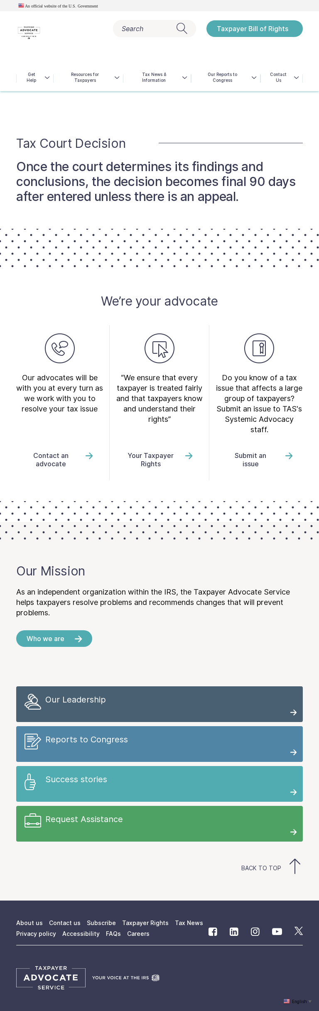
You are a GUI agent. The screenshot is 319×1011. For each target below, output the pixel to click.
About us (29, 922)
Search (132, 28)
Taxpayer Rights (145, 922)
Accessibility (81, 933)
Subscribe (101, 922)
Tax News (189, 922)
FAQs (113, 933)
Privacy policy (36, 933)
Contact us (65, 922)
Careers (138, 933)
